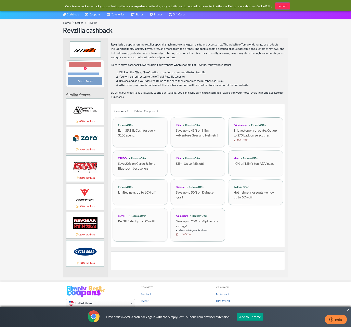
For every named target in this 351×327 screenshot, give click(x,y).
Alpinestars (182, 215)
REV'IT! (122, 215)
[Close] (348, 309)
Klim (178, 125)
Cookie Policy (264, 6)
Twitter (144, 300)
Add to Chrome (250, 317)
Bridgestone (240, 125)
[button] (85, 68)
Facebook (146, 294)
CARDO (122, 158)
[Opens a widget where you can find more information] (336, 320)
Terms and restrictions (83, 74)
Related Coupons (146, 111)
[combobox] (116, 16)
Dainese (180, 186)
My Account (222, 294)
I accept (282, 6)
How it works (223, 300)
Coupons (121, 111)
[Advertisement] (198, 261)
